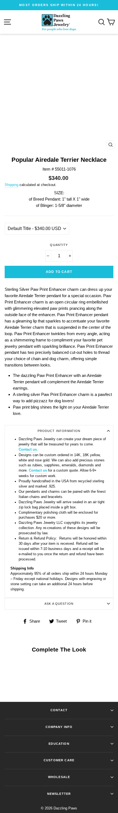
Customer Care (59, 760)
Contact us (28, 449)
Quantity (59, 245)
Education (59, 743)
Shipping (11, 185)
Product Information (59, 430)
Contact (59, 710)
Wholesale (59, 777)
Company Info (59, 727)
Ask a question (59, 603)
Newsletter (59, 793)
